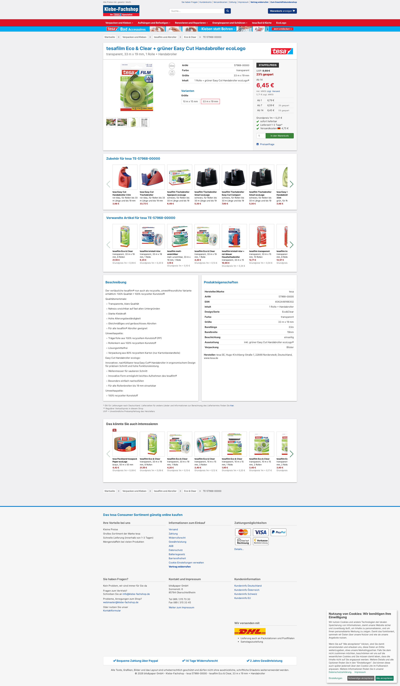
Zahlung (232, 2)
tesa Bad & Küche (262, 22)
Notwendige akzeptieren (360, 678)
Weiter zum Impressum (181, 607)
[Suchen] (228, 11)
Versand (173, 529)
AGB (171, 545)
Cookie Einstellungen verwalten (186, 562)
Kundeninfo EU (242, 598)
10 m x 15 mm (190, 101)
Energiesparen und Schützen (229, 22)
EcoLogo (281, 22)
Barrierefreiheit (177, 558)
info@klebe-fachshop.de (136, 593)
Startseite (110, 37)
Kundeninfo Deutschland (248, 585)
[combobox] (196, 11)
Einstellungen (335, 678)
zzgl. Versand (273, 91)
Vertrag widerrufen (259, 2)
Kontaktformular (112, 610)
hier (232, 405)
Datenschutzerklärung (340, 672)
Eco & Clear (190, 37)
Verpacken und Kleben (118, 22)
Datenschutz (176, 550)
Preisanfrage (267, 144)
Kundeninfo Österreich (246, 589)
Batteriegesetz (177, 554)
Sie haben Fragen (190, 2)
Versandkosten (220, 2)
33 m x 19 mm (210, 101)
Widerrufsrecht (177, 537)
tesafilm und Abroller (165, 37)
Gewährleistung (177, 541)
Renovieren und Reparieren (190, 22)
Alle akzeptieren (384, 678)
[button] (292, 184)
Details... (239, 549)
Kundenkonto (206, 2)
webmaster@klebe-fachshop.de (120, 602)
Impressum (243, 2)
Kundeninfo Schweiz (245, 593)
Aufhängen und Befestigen (153, 22)
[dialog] (362, 646)
